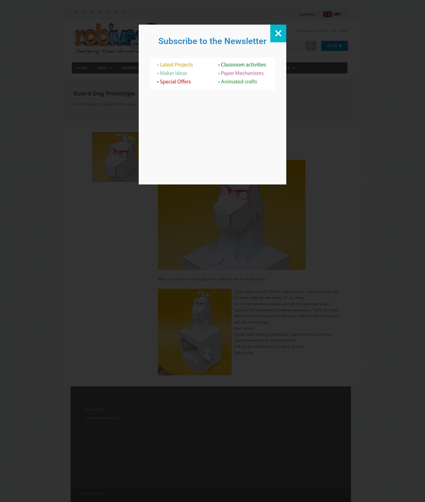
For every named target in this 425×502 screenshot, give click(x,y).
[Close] (278, 33)
